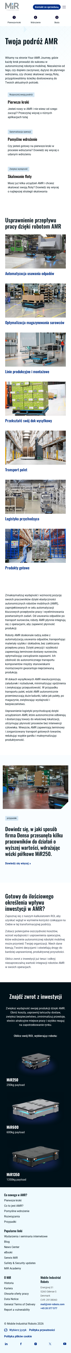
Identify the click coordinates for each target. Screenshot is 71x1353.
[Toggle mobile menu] (63, 7)
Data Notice (11, 1299)
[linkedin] (6, 1344)
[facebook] (21, 1344)
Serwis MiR (11, 1257)
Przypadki (10, 1221)
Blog (7, 1241)
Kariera (8, 1288)
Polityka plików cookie (18, 1336)
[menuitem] (14, 20)
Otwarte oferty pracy (16, 1293)
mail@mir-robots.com (52, 1304)
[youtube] (65, 1344)
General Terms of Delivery (19, 1304)
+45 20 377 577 (48, 1308)
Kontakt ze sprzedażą (47, 7)
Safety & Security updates (20, 1263)
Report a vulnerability (17, 1309)
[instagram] (35, 1344)
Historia (9, 1283)
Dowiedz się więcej (17, 863)
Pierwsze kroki (13, 1200)
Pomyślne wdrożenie (16, 1211)
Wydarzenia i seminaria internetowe (25, 1236)
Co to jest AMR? (13, 1205)
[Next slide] (66, 20)
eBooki (8, 1252)
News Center (11, 1247)
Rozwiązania (12, 1216)
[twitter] (50, 1344)
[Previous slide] (5, 20)
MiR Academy (12, 1268)
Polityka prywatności (42, 1330)
